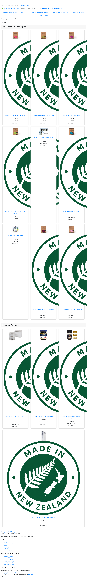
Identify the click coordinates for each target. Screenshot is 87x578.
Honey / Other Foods (78, 12)
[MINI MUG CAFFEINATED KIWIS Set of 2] (43, 131)
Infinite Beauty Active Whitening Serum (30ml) (43, 517)
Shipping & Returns (8, 556)
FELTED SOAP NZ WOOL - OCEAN (71, 211)
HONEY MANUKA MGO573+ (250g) (43, 416)
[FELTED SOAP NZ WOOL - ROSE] (71, 72)
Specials (6, 545)
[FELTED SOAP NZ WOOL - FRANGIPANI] (15, 72)
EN (64, 8)
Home (45, 8)
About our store (8, 550)
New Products (7, 547)
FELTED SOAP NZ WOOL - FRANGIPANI (15, 115)
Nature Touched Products (10, 12)
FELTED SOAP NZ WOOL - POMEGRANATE (72, 309)
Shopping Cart (59, 8)
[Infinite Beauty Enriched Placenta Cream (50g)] (15, 372)
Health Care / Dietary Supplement (39, 12)
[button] (2, 576)
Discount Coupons (8, 562)
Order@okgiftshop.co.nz (7, 573)
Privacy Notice (7, 557)
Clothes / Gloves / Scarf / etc (60, 12)
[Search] (40, 8)
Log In (51, 8)
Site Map (30, 574)
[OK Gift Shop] (8, 532)
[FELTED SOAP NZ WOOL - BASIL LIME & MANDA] (15, 168)
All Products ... (7, 548)
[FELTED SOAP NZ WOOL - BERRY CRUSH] (43, 266)
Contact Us (25, 5)
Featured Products (8, 543)
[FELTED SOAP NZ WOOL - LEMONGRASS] (43, 72)
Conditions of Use (8, 559)
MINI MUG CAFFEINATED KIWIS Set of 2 (43, 137)
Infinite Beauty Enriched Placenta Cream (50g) (15, 417)
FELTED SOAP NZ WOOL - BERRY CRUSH (43, 309)
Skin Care (23, 12)
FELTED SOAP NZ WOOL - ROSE (71, 115)
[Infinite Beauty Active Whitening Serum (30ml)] (43, 473)
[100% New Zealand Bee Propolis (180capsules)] (71, 372)
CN (68, 8)
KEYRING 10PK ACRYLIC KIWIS (15, 235)
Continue (4, 22)
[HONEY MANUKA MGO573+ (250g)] (43, 372)
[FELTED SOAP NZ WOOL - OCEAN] (71, 168)
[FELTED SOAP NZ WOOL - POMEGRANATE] (71, 266)
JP (66, 8)
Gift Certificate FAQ (9, 561)
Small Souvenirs (43, 15)
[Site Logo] (10, 8)
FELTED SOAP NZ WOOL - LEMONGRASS (43, 115)
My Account (19, 573)
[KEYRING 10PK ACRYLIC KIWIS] (15, 229)
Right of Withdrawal (9, 564)
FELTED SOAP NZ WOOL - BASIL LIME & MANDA (15, 212)
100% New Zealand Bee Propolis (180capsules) (71, 417)
